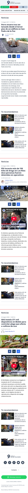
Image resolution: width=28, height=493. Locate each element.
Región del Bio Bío (19, 10)
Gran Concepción (6, 10)
